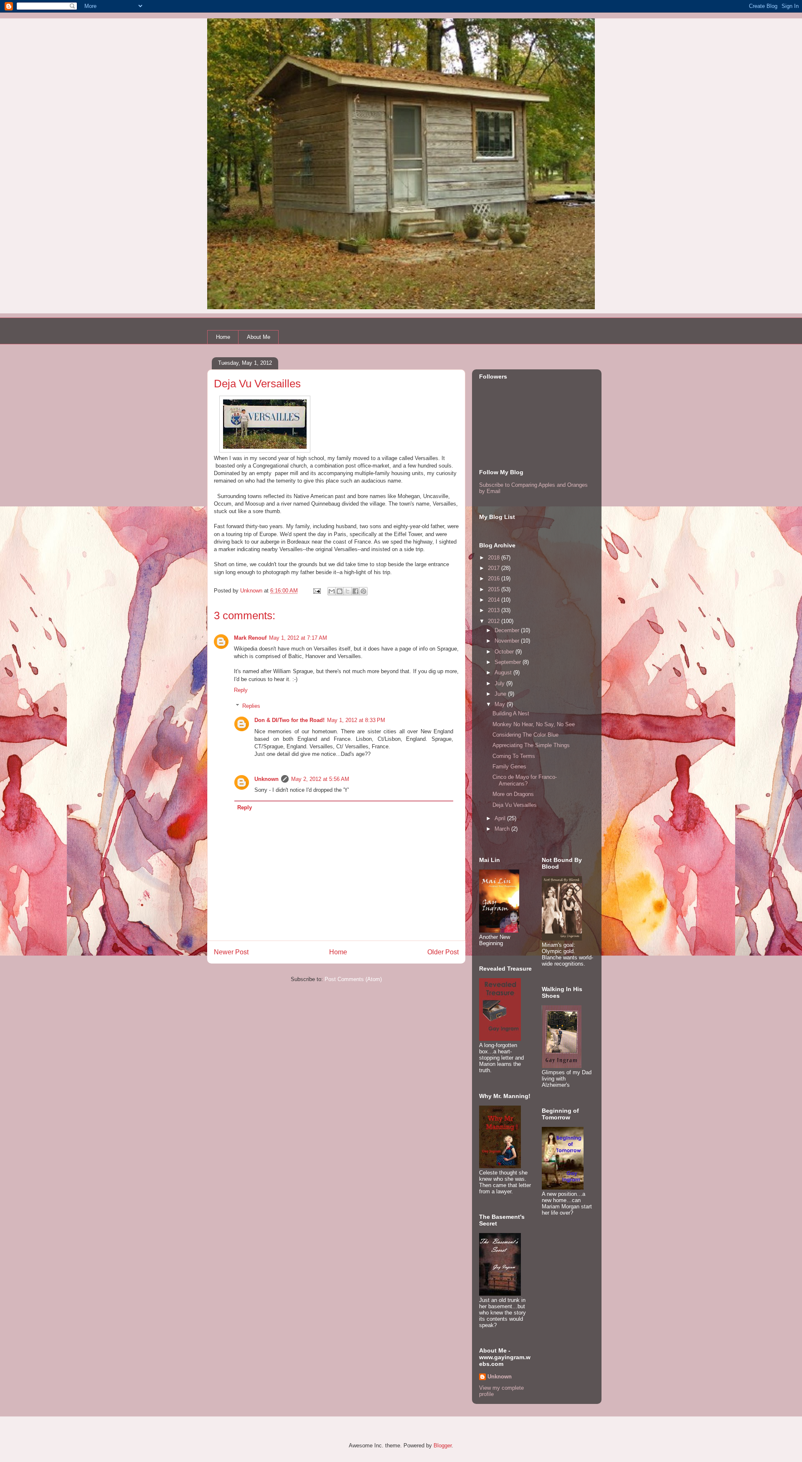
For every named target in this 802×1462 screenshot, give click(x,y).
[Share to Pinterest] (363, 591)
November (508, 641)
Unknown (266, 779)
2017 (494, 568)
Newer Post (231, 952)
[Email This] (331, 591)
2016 (494, 578)
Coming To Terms (513, 756)
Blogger (443, 1445)
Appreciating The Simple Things (531, 745)
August (504, 672)
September (509, 662)
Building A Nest (510, 713)
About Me (258, 337)
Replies (251, 706)
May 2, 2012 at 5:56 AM (320, 779)
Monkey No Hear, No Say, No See (533, 724)
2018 (494, 557)
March (503, 829)
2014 (494, 600)
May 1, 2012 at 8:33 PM (356, 720)
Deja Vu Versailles (514, 805)
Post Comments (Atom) (353, 979)
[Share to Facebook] (355, 591)
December (508, 630)
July (500, 683)
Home (223, 337)
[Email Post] (316, 590)
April (501, 818)
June (501, 694)
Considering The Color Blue (525, 735)
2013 (494, 610)
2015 (494, 589)
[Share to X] (347, 591)
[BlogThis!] (339, 591)
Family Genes (509, 766)
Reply (241, 690)
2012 (494, 621)
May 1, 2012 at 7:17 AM (298, 638)
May (501, 704)
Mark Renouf (250, 638)
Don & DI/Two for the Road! (289, 720)
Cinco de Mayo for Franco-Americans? (524, 780)
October (505, 651)
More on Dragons (513, 794)
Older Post (443, 952)
